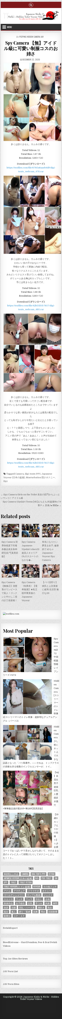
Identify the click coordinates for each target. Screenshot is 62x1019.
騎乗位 (7, 915)
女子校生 (20, 903)
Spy (5, 481)
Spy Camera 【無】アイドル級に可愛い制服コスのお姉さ (31, 48)
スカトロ (8, 899)
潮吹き (41, 907)
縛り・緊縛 (24, 911)
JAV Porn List (10, 971)
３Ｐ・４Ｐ (19, 915)
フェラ (29, 899)
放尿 (6, 907)
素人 (13, 911)
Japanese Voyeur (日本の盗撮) (18, 878)
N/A (36, 878)
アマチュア (19, 890)
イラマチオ (33, 890)
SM (56, 878)
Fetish (51, 874)
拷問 (55, 903)
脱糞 (35, 911)
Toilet (13, 882)
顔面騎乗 (52, 911)
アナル (7, 890)
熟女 (50, 907)
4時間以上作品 (11, 874)
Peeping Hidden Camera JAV (31, 36)
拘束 (47, 903)
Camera (19, 473)
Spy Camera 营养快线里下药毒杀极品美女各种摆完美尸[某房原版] (10, 549)
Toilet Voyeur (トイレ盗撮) (17, 886)
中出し (38, 899)
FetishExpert (10, 928)
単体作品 (8, 903)
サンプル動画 (33, 895)
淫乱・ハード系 (27, 907)
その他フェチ (50, 886)
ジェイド (48, 895)
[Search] (31, 4)
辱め (43, 911)
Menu (9, 27)
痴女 (6, 911)
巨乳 (30, 903)
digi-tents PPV (32, 473)
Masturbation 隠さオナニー (40, 477)
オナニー (46, 890)
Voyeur (36, 886)
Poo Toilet (46, 878)
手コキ (38, 903)
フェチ (19, 899)
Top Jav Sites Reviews (15, 958)
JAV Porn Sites (11, 984)
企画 (47, 899)
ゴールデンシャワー (14, 895)
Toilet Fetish (25, 882)
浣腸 (13, 907)
